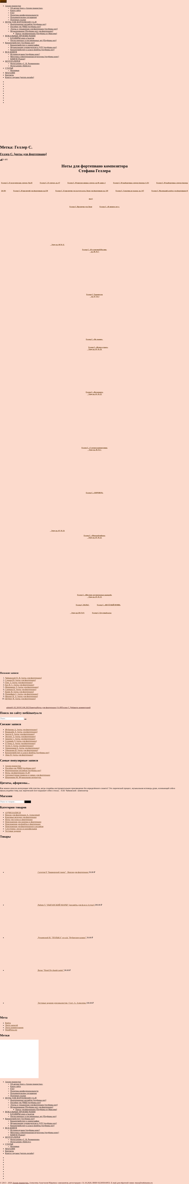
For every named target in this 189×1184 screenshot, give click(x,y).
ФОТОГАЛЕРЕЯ (12, 61)
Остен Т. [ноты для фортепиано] (19, 746)
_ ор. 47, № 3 (94, 296)
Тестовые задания (13, 831)
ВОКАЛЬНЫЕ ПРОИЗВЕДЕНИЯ (20, 36)
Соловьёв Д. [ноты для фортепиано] (21, 741)
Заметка (33, 707)
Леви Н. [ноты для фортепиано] (19, 755)
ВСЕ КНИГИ (11, 52)
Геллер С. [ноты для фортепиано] (23, 154)
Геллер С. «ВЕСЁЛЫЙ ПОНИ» (109, 605)
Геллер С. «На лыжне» (94, 339)
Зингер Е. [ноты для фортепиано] (19, 734)
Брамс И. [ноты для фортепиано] (19, 692)
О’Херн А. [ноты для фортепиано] (20, 743)
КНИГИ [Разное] (17, 59)
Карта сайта (15, 10)
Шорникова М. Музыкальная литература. (23, 777)
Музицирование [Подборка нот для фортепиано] (31, 31)
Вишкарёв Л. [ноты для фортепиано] (21, 732)
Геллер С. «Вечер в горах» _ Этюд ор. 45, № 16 (97, 348)
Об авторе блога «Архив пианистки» (26, 8)
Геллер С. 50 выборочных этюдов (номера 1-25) (131, 183)
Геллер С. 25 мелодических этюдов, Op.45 (16, 183)
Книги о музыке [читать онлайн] (19, 77)
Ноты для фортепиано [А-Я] (49, 707)
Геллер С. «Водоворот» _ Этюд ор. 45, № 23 (94, 393)
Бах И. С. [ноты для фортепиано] (19, 685)
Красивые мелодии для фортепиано (21, 817)
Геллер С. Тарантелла (94, 294)
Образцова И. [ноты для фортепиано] (21, 750)
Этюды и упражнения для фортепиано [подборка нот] (34, 29)
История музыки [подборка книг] (25, 54)
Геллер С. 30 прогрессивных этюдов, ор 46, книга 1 (87, 183)
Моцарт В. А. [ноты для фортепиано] (21, 696)
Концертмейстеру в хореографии (24, 45)
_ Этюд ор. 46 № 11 (57, 245)
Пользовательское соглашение (23, 17)
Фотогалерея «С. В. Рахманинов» (25, 63)
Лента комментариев (14, 1027)
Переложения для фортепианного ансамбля (24, 826)
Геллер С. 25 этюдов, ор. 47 (50, 183)
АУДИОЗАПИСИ (13, 813)
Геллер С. (66, 707)
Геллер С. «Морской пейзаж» (94, 536)
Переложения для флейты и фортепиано (22, 824)
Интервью (14, 70)
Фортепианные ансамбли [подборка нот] (28, 24)
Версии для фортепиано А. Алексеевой (22, 815)
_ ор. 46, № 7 (94, 252)
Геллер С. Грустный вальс (102, 613)
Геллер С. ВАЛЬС (82, 605)
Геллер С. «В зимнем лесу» (110, 207)
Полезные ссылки (18, 20)
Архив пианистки (13, 6)
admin (8, 707)
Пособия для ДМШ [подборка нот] (25, 27)
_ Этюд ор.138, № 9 (77, 613)
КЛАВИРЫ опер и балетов (22, 38)
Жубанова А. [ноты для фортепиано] (21, 729)
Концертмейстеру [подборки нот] (20, 43)
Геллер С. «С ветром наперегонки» (95, 448)
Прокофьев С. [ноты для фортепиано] (21, 694)
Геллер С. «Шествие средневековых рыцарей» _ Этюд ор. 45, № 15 (94, 596)
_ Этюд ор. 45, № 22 (94, 538)
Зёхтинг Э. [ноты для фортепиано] (20, 736)
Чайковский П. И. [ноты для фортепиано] (23, 678)
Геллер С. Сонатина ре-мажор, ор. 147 (130, 191)
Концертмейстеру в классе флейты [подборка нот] (32, 50)
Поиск (27, 802)
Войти (8, 1023)
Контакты (9, 75)
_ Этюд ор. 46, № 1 (94, 450)
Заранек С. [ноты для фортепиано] (20, 739)
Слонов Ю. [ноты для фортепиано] (20, 680)
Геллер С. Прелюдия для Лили (80, 207)
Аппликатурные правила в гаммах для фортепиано (27, 775)
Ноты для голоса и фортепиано (19, 819)
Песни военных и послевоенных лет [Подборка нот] (33, 40)
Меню (3, 1)
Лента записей (11, 1025)
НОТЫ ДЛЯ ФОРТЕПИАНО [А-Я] (21, 22)
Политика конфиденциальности (24, 15)
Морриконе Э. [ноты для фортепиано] (21, 687)
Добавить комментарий (80, 707)
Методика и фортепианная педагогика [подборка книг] (34, 56)
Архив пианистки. (20, 1183)
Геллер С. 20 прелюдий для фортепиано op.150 (30, 191)
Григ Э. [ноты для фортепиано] (19, 682)
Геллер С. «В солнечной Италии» (94, 250)
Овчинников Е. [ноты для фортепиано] (22, 748)
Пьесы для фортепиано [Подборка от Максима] (36, 33)
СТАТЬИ (9, 68)
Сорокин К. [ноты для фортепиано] (20, 689)
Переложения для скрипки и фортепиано (23, 822)
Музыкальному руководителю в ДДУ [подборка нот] (33, 47)
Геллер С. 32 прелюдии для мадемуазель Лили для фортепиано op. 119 (81, 191)
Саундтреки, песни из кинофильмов (21, 829)
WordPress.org (11, 1030)
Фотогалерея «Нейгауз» (20, 66)
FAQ (12, 13)
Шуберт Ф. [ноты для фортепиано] (20, 699)
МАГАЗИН (10, 73)
